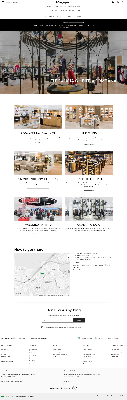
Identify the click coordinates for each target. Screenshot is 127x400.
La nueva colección (89, 234)
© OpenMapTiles (50, 295)
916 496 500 (91, 25)
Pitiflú (84, 363)
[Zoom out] (68, 257)
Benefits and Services (7, 361)
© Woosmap (42, 295)
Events (54, 356)
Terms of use (100, 396)
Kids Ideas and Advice (89, 354)
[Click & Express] (9, 338)
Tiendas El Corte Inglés (11, 2)
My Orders (4, 352)
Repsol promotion (88, 361)
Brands (70, 16)
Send (79, 320)
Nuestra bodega (89, 190)
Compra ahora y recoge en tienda (62, 89)
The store (48, 16)
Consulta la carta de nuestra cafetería (38, 188)
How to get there (64, 27)
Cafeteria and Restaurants (60, 354)
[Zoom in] (68, 255)
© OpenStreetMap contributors (62, 295)
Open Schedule (57, 349)
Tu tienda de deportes (38, 234)
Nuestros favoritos (89, 144)
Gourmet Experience (58, 352)
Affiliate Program (115, 354)
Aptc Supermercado (88, 352)
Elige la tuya (38, 142)
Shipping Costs (5, 356)
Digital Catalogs (87, 349)
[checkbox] (42, 327)
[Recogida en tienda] (39, 338)
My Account (4, 349)
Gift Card (85, 359)
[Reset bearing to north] (68, 260)
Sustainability (114, 356)
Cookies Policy (121, 396)
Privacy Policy (111, 396)
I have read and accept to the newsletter (63, 328)
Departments (59, 16)
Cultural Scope (87, 356)
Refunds (3, 359)
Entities (113, 359)
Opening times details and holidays (73, 22)
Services (79, 16)
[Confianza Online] (74, 388)
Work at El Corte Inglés (117, 352)
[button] (3, 2)
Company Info (115, 349)
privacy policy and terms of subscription (67, 327)
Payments (4, 354)
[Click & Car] (24, 338)
